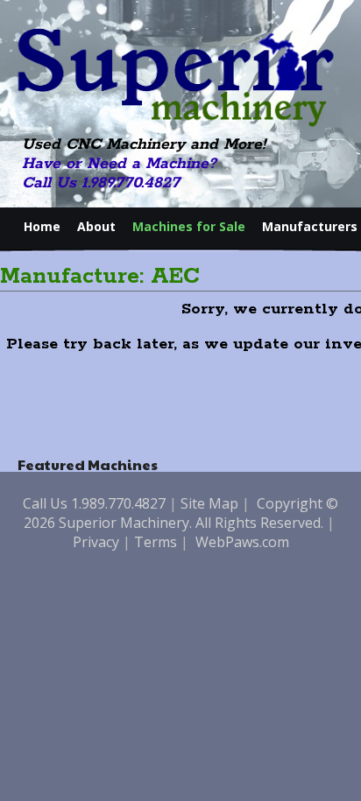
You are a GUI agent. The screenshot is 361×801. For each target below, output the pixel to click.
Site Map (209, 503)
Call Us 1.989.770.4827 (101, 183)
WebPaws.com (242, 542)
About (96, 226)
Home (42, 226)
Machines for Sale (188, 226)
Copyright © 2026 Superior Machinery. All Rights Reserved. (181, 513)
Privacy (96, 542)
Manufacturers (309, 226)
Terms (155, 542)
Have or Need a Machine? (119, 163)
